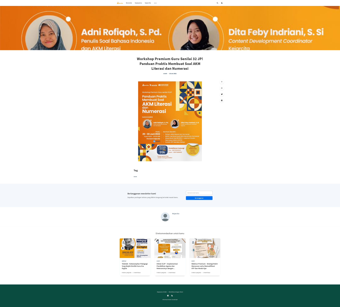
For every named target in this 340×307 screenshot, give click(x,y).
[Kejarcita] (165, 216)
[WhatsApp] (222, 88)
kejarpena (138, 3)
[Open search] (217, 3)
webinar (124, 261)
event (165, 73)
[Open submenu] (155, 3)
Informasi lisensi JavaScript (170, 299)
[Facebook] (222, 100)
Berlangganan (199, 198)
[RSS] (172, 296)
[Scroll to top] (222, 82)
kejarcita (148, 3)
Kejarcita (175, 213)
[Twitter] (222, 94)
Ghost (181, 292)
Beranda (129, 3)
